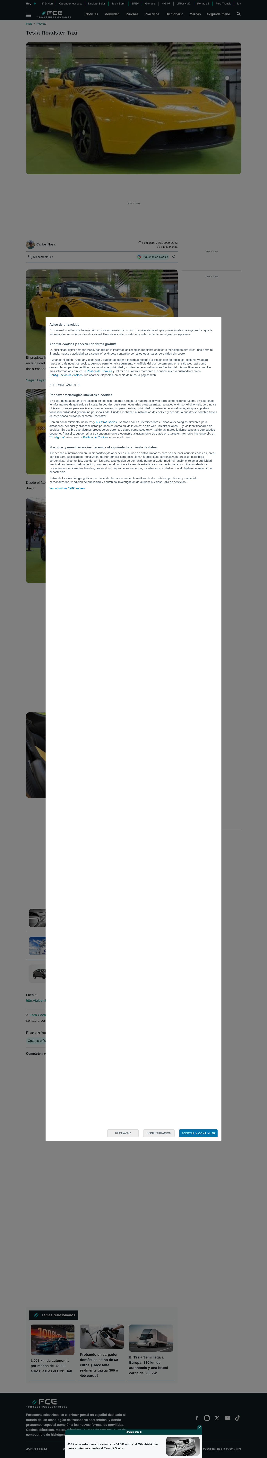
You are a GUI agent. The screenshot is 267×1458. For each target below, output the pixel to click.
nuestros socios (106, 422)
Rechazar (123, 1133)
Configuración (159, 1133)
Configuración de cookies (66, 375)
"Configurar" (57, 437)
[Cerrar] (199, 1427)
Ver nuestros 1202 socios (67, 488)
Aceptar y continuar (198, 1133)
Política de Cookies (99, 371)
